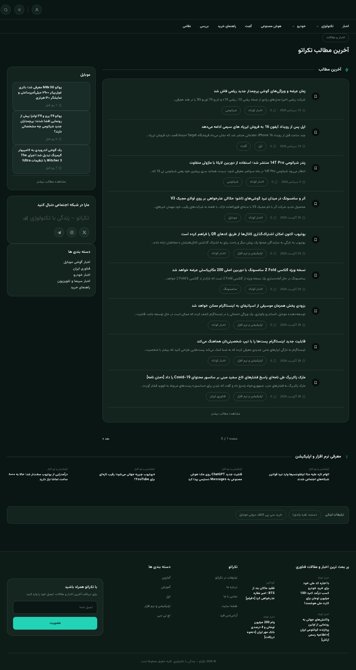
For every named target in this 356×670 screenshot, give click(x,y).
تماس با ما (230, 596)
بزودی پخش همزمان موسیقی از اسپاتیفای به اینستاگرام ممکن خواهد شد (248, 306)
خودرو (301, 26)
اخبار (345, 26)
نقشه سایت (229, 606)
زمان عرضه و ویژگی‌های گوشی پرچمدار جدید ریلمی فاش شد (259, 91)
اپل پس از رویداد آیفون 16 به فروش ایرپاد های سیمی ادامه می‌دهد (253, 127)
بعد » (105, 438)
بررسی (204, 26)
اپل (260, 146)
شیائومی (231, 110)
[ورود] (37, 10)
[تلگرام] (59, 232)
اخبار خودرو (81, 275)
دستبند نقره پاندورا (305, 514)
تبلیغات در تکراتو (226, 577)
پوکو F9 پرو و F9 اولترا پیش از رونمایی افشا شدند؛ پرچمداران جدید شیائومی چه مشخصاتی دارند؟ (41, 124)
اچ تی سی (163, 615)
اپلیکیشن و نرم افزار (250, 253)
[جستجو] (6, 10)
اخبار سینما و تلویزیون (73, 281)
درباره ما (231, 587)
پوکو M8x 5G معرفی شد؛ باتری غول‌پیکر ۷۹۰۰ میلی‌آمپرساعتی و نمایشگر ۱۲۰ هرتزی (40, 93)
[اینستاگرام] (72, 232)
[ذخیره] (316, 96)
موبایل (232, 217)
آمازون (166, 577)
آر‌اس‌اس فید (228, 615)
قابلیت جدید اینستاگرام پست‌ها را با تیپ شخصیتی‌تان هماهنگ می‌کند (251, 342)
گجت (248, 26)
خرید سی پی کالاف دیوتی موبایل (260, 514)
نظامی (187, 26)
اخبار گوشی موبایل (77, 262)
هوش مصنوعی (271, 26)
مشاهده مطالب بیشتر (225, 413)
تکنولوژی (327, 26)
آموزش (165, 587)
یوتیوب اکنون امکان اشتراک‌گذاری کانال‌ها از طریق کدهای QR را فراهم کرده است (243, 234)
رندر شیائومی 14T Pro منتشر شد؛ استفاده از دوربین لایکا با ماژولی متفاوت (247, 163)
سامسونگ (230, 289)
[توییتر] (84, 232)
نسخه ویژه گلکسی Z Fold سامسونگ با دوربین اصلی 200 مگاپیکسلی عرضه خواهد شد (238, 270)
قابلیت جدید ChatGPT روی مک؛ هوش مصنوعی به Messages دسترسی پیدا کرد (215, 477)
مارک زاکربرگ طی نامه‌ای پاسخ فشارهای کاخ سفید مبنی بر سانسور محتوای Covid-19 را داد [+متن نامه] (226, 377)
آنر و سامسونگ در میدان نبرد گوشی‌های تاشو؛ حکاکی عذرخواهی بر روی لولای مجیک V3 (238, 199)
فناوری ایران (218, 396)
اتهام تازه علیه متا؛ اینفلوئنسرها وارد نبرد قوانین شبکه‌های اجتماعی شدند (299, 477)
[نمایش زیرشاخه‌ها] (317, 26)
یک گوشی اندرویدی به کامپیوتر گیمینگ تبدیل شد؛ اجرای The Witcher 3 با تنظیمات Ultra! (40, 155)
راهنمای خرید (227, 26)
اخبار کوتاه (255, 110)
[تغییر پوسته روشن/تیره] (19, 10)
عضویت (55, 623)
